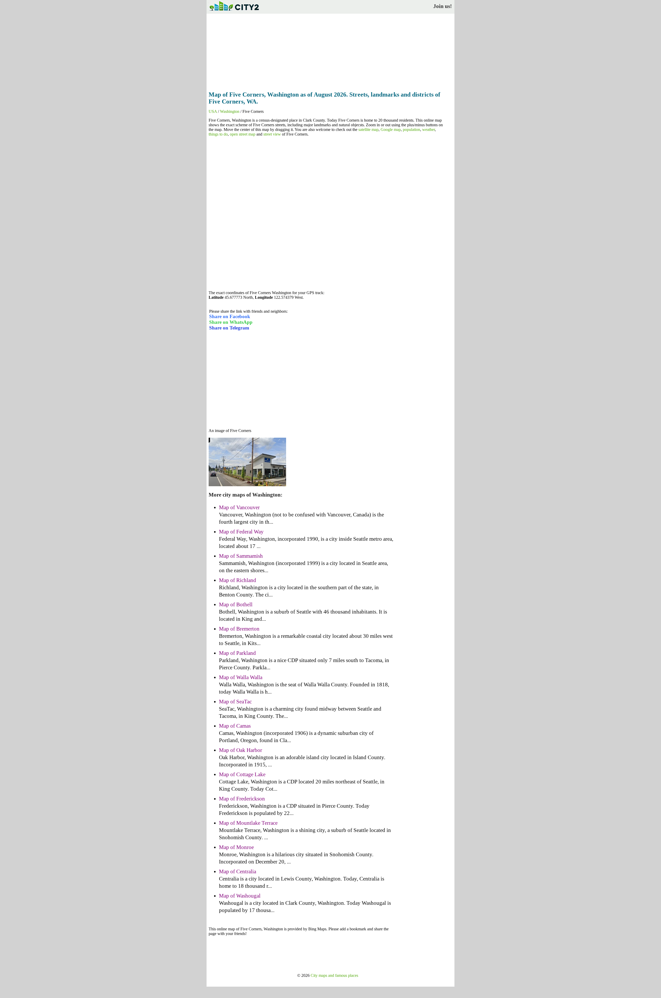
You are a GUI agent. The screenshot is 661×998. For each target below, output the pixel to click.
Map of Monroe (236, 847)
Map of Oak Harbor (240, 750)
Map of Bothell (236, 604)
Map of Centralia (237, 871)
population (411, 129)
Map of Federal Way (241, 532)
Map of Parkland (237, 653)
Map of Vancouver (239, 507)
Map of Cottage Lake (242, 774)
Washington (229, 111)
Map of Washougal (240, 896)
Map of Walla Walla (240, 677)
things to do (218, 134)
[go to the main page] (234, 12)
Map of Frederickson (242, 799)
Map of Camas (235, 726)
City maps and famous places (334, 975)
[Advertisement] (330, 51)
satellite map (368, 129)
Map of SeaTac (235, 701)
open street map (242, 134)
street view (272, 134)
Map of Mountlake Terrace (248, 823)
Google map (391, 129)
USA (213, 111)
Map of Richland (237, 580)
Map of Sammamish (241, 556)
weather (428, 129)
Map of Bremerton (239, 629)
